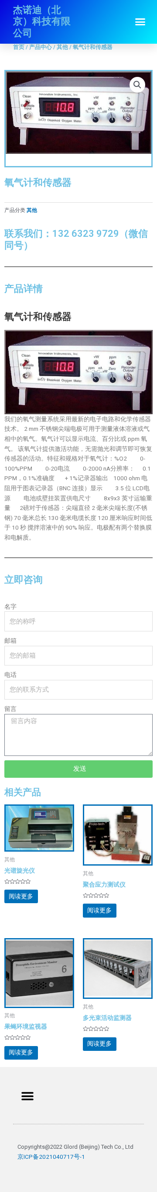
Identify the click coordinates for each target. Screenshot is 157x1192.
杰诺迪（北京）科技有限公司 (42, 21)
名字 (10, 606)
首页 (18, 47)
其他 (62, 47)
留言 (10, 708)
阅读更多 (21, 896)
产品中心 (40, 47)
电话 (10, 674)
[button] (140, 22)
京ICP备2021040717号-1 (51, 1156)
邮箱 (10, 640)
